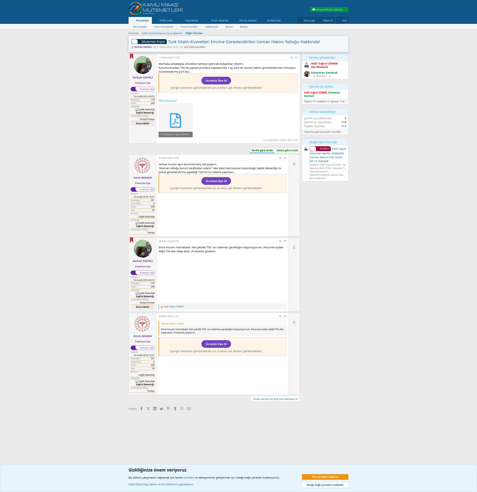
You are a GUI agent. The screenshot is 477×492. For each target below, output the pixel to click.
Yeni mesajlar (140, 26)
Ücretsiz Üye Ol (216, 80)
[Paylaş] (291, 58)
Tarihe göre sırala (262, 150)
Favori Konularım (163, 26)
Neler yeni (166, 20)
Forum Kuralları (189, 26)
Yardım (229, 26)
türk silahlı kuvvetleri (194, 47)
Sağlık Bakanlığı (146, 216)
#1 (296, 57)
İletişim (244, 26)
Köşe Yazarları (220, 20)
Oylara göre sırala (287, 150)
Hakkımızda (211, 26)
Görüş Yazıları (248, 20)
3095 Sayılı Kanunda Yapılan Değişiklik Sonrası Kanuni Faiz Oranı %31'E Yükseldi (327, 155)
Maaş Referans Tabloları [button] (330, 9)
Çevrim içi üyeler (321, 86)
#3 (285, 241)
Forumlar (142, 20)
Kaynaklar (192, 20)
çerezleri (188, 477)
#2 (285, 157)
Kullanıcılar (274, 20)
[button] (175, 20)
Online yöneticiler (322, 57)
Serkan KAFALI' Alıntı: (172, 323)
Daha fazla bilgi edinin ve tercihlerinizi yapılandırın (161, 484)
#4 (285, 316)
